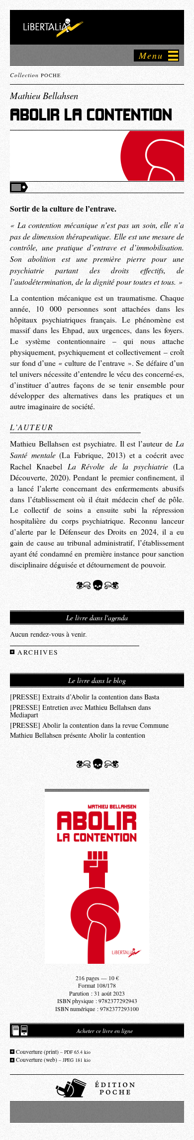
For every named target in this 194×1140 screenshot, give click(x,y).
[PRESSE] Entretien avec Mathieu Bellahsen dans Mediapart (80, 710)
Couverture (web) (53, 1059)
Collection (35, 75)
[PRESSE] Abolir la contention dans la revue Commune (89, 724)
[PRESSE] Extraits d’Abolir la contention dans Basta (84, 696)
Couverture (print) (53, 1051)
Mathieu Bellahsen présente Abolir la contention (77, 734)
